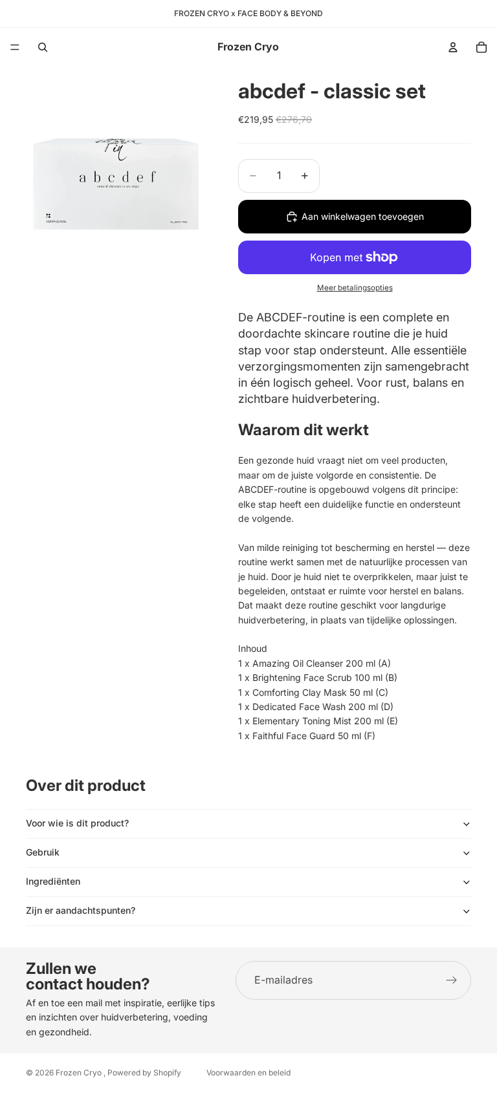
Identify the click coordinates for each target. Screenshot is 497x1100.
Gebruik (43, 852)
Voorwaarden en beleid (248, 1072)
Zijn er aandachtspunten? (80, 910)
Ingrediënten (53, 881)
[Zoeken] (42, 47)
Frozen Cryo (80, 1072)
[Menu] (15, 47)
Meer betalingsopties (355, 287)
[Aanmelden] (451, 980)
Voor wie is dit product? (77, 822)
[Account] (453, 47)
